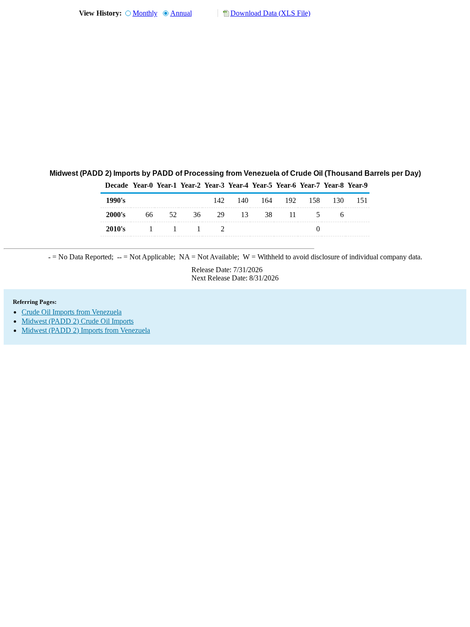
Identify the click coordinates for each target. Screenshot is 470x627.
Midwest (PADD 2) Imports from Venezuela (86, 330)
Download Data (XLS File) (270, 13)
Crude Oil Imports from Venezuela (72, 312)
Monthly (145, 13)
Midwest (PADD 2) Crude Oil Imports (78, 321)
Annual (181, 13)
